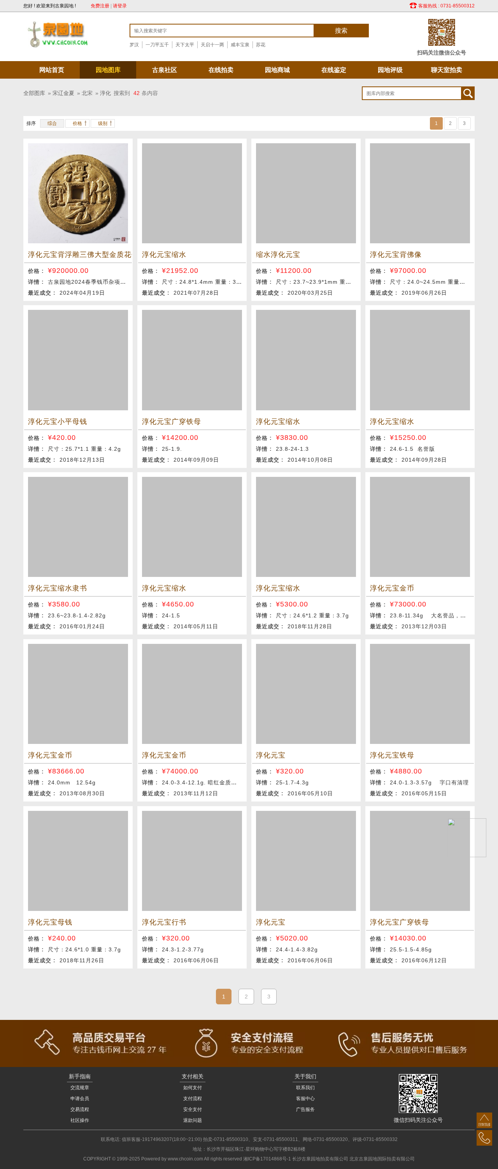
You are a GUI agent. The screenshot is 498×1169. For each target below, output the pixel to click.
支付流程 (192, 1098)
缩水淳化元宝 (278, 254)
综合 (52, 123)
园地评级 (390, 70)
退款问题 (192, 1120)
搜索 (341, 30)
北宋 (87, 93)
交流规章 (79, 1087)
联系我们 (305, 1087)
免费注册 (100, 6)
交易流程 (79, 1109)
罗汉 (134, 44)
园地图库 (108, 70)
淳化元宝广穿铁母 (171, 421)
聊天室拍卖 (446, 70)
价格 (77, 123)
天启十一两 (212, 44)
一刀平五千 (157, 44)
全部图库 (34, 93)
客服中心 (305, 1098)
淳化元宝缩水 (164, 254)
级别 (102, 123)
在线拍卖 (221, 70)
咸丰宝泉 (240, 44)
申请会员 (79, 1098)
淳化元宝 (271, 755)
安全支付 (192, 1109)
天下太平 (184, 44)
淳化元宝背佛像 (396, 254)
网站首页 (51, 70)
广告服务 (305, 1109)
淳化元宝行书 (164, 922)
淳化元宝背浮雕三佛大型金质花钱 (78, 254)
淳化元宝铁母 (392, 755)
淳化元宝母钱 (50, 922)
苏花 (260, 44)
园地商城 (277, 70)
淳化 (105, 93)
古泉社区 (164, 70)
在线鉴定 (333, 70)
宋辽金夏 (63, 93)
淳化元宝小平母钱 (57, 421)
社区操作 (79, 1120)
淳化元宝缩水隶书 (57, 588)
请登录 (120, 6)
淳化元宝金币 (392, 588)
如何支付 (192, 1087)
